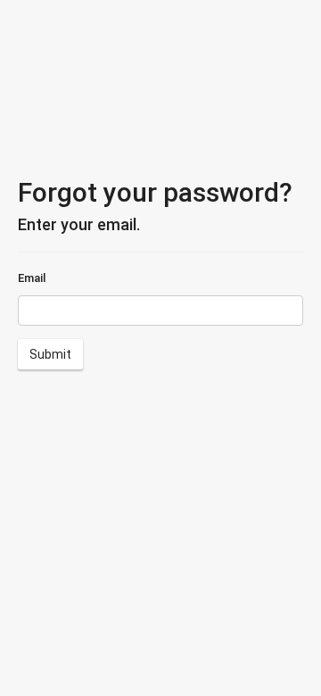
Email (31, 278)
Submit (50, 354)
